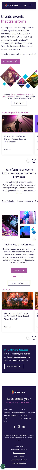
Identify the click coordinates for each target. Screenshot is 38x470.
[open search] (25, 5)
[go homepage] (12, 5)
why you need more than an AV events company (18, 96)
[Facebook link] (14, 426)
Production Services (25, 201)
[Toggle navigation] (30, 5)
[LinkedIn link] (23, 426)
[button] (28, 161)
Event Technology (8, 201)
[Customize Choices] (2, 466)
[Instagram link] (19, 426)
